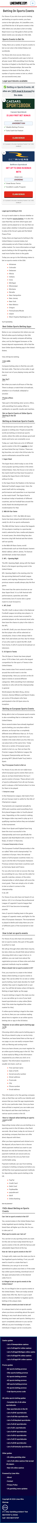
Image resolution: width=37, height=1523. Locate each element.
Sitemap (5, 1502)
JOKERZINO (18, 180)
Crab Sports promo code (16, 1392)
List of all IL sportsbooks (16, 1428)
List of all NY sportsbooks (17, 1432)
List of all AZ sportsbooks (16, 1424)
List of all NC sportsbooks (17, 1413)
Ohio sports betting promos (17, 1373)
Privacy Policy (12, 1485)
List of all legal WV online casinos (19, 1359)
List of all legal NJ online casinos (19, 1348)
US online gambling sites (16, 1457)
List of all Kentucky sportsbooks (19, 1447)
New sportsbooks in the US (17, 1409)
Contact (10, 1481)
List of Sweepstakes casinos (18, 1344)
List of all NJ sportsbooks (16, 1435)
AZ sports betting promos (17, 1380)
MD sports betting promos (17, 1384)
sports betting (18, 219)
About (9, 1477)
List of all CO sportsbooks (17, 1439)
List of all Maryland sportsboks (18, 1420)
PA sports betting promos (17, 1388)
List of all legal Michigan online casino (21, 1352)
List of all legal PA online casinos (19, 1356)
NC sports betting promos (17, 1369)
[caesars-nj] (18, 104)
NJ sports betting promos (17, 1376)
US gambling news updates (17, 1489)
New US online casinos (15, 1468)
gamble (24, 446)
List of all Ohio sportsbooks (17, 1416)
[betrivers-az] (18, 156)
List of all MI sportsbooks (16, 1443)
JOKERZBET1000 (18, 123)
